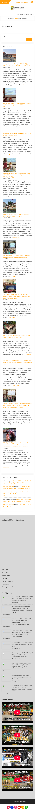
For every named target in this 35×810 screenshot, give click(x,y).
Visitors (5, 569)
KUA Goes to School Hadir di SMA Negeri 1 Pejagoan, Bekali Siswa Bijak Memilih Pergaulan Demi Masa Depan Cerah (16, 296)
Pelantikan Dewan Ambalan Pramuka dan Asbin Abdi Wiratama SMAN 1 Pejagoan (22, 644)
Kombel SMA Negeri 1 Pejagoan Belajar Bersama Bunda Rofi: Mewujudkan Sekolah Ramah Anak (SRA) (17, 105)
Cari (4, 36)
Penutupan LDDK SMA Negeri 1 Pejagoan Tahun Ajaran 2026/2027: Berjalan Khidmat (22, 677)
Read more (27, 85)
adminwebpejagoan (8, 486)
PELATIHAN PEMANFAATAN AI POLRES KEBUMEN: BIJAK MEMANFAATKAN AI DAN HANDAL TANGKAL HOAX (17, 134)
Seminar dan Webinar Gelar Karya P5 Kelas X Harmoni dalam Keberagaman (17, 494)
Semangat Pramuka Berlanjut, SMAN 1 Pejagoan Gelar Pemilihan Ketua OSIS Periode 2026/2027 (22, 598)
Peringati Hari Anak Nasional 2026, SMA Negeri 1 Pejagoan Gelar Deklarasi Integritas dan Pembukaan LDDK (17, 362)
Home (16, 18)
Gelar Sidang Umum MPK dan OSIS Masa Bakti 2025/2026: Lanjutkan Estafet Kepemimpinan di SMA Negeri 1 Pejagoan (16, 175)
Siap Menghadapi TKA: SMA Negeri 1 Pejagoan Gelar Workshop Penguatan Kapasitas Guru (22, 654)
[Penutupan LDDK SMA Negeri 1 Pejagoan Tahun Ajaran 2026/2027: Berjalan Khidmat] (9, 327)
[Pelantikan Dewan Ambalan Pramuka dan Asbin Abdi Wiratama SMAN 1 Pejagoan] (9, 206)
